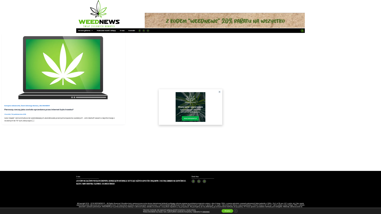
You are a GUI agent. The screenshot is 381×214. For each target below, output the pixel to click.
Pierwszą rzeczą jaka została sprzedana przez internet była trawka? (39, 109)
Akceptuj (227, 211)
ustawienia (205, 212)
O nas (122, 30)
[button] (219, 92)
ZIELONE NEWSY (44, 106)
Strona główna (84, 30)
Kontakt (131, 30)
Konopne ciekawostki (12, 106)
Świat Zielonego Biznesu (29, 106)
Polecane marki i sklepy (106, 30)
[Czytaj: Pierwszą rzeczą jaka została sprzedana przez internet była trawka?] (63, 67)
